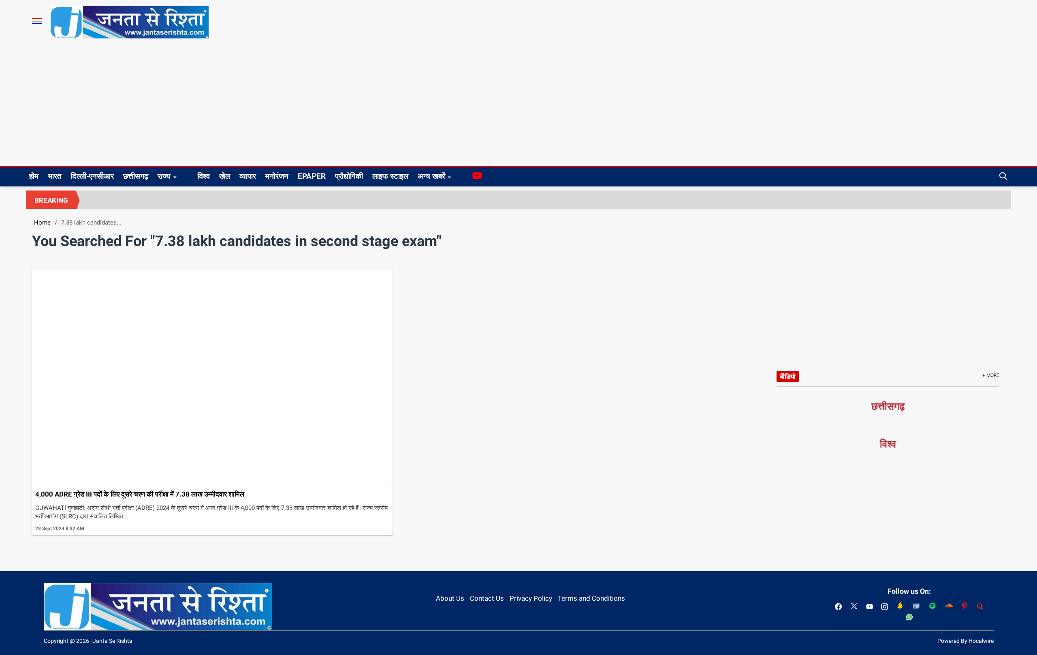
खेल (224, 176)
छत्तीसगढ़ (135, 176)
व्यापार (247, 176)
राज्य (164, 176)
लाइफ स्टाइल (390, 176)
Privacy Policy (531, 598)
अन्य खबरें (431, 176)
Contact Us (487, 598)
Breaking (51, 200)
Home (42, 222)
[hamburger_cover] (37, 21)
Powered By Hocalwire (965, 641)
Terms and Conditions (591, 598)
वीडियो (788, 376)
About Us (450, 598)
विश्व (204, 176)
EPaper (312, 176)
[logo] (129, 22)
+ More (990, 375)
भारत (55, 176)
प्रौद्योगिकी (349, 176)
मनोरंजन (276, 176)
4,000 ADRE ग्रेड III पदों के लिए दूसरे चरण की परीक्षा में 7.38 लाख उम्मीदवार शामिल (139, 494)
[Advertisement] (518, 105)
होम (33, 176)
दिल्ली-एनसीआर (92, 176)
